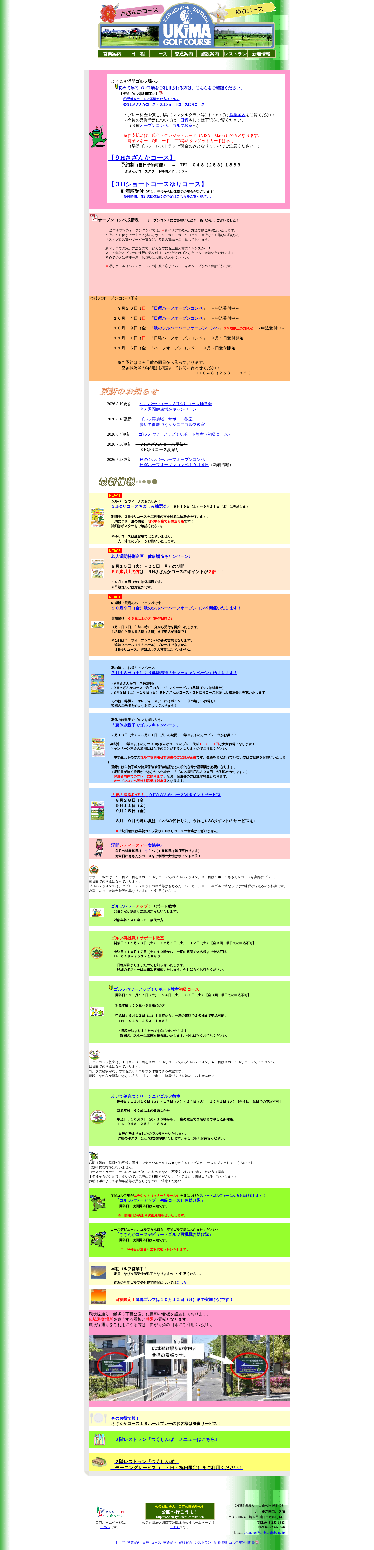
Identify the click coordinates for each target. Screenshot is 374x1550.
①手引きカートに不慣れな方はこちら (151, 99)
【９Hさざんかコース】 (142, 157)
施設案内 (185, 1542)
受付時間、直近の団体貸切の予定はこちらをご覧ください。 (168, 196)
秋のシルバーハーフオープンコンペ (172, 459)
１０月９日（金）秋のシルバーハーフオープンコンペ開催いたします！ (176, 608)
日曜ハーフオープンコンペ (178, 308)
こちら (147, 851)
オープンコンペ (154, 125)
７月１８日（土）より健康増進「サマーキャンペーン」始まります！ (174, 673)
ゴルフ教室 (182, 125)
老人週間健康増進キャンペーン (168, 409)
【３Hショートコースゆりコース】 (157, 184)
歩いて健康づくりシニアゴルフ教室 (172, 424)
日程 (184, 120)
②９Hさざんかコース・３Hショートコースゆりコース (164, 104)
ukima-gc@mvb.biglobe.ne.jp (264, 1532)
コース (156, 1542)
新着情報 (220, 1542)
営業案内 (237, 115)
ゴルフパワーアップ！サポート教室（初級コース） (185, 434)
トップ (120, 1542)
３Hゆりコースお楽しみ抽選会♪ (140, 506)
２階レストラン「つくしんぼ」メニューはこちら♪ (166, 1439)
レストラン (203, 1542)
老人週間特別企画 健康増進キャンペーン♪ (151, 556)
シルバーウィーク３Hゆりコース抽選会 (176, 404)
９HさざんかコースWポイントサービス (166, 795)
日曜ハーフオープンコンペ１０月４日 (174, 465)
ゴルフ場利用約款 (242, 1542)
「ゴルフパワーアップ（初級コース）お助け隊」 (160, 1200)
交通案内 (170, 1542)
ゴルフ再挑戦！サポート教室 (166, 419)
